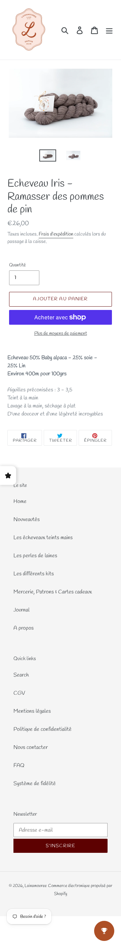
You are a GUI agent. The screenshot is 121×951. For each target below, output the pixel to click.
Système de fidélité (34, 783)
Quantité (17, 265)
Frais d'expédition (56, 234)
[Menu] (109, 30)
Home (20, 501)
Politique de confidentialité (42, 729)
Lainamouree (36, 886)
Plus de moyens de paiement (60, 333)
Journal (21, 610)
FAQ (19, 765)
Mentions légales (32, 711)
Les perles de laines (35, 555)
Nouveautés (26, 519)
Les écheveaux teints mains (43, 537)
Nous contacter (30, 747)
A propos (23, 628)
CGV (19, 693)
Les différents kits (33, 573)
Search (21, 675)
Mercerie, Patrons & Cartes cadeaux (52, 591)
